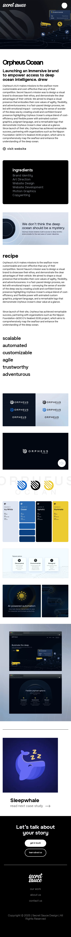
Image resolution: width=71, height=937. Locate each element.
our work (35, 889)
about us (35, 895)
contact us (35, 901)
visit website (16, 148)
